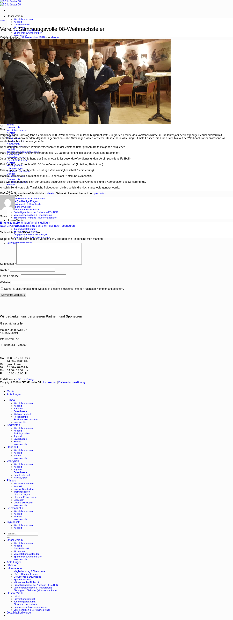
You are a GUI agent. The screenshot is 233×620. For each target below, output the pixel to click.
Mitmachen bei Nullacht (26, 209)
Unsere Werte (15, 220)
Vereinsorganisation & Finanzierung (33, 215)
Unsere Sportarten (24, 489)
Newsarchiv (20, 422)
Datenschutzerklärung (71, 382)
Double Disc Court (23, 502)
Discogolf (19, 499)
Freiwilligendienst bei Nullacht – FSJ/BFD (36, 212)
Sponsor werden (22, 206)
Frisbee (11, 480)
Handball (12, 447)
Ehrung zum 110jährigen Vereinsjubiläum (25, 222)
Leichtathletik (15, 508)
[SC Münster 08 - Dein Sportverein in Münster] (10, 3)
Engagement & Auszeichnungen (31, 234)
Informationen (15, 568)
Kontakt (18, 21)
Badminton (13, 425)
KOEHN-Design (25, 379)
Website (5, 282)
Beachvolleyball (22, 475)
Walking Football (22, 414)
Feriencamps (21, 416)
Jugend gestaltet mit (24, 229)
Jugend (18, 436)
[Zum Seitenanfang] (1, 386)
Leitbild (17, 596)
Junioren (18, 408)
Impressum (49, 382)
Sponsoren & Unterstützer (28, 32)
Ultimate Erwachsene (25, 497)
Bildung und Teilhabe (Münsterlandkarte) (35, 217)
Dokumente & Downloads (27, 204)
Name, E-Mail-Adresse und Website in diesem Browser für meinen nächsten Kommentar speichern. (64, 288)
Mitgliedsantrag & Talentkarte (29, 198)
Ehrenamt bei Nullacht (26, 604)
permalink (100, 193)
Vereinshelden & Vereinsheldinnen (32, 237)
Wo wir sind (20, 551)
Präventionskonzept (24, 599)
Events (17, 441)
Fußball (11, 400)
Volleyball (13, 461)
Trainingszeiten (22, 433)
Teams (17, 455)
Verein (2, 21)
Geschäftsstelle (22, 24)
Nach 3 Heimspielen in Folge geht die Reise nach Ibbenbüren (37, 225)
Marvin (54, 37)
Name (4, 269)
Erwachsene (20, 411)
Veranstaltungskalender (26, 554)
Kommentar (8, 263)
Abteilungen (14, 562)
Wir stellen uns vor (24, 19)
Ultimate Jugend (22, 494)
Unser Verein (15, 16)
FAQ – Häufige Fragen (26, 201)
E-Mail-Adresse (10, 276)
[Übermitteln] (8, 537)
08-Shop (12, 565)
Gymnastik (13, 522)
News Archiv (20, 35)
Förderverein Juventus (26, 419)
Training (18, 516)
